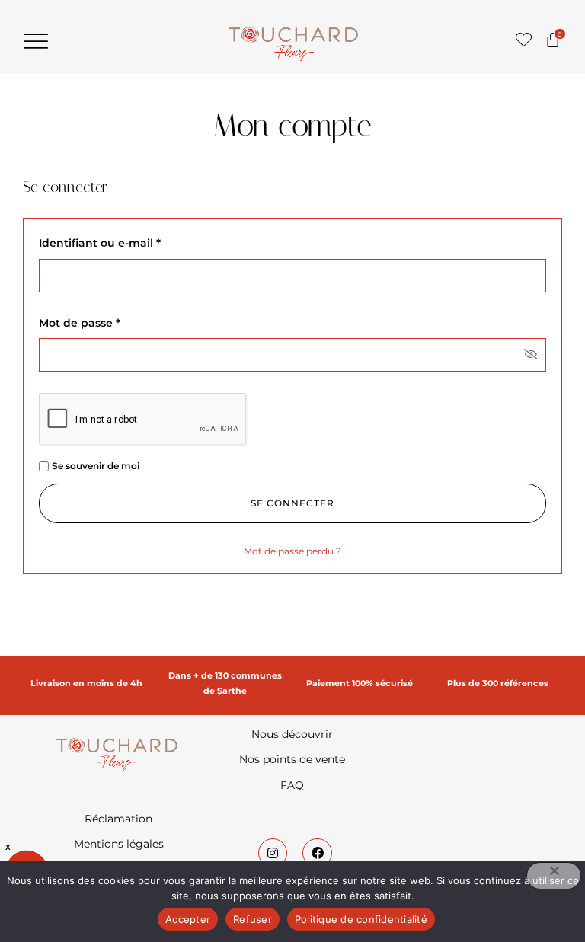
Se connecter (292, 503)
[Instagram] (272, 852)
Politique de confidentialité (361, 919)
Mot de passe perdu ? (292, 551)
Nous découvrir (292, 734)
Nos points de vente (292, 759)
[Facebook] (316, 852)
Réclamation (118, 818)
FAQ (292, 785)
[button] (36, 41)
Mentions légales (119, 844)
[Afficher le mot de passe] (531, 355)
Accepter (187, 919)
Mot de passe (111, 323)
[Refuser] (553, 875)
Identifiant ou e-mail (131, 243)
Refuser (252, 919)
